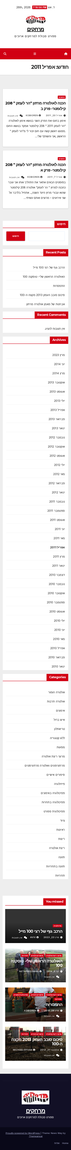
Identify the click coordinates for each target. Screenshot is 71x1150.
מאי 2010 (59, 639)
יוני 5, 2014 (53, 971)
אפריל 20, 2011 (54, 115)
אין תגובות (13, 115)
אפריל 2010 (57, 648)
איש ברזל (59, 719)
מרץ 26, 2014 (51, 1010)
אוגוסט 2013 (57, 391)
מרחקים (35, 29)
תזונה (61, 857)
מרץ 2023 (58, 355)
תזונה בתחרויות (55, 866)
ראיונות (60, 829)
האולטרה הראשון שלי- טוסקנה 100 (44, 276)
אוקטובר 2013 (56, 382)
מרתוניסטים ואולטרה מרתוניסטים (45, 765)
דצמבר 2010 (57, 575)
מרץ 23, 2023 (51, 937)
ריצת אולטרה (57, 848)
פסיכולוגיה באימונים (53, 793)
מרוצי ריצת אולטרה (53, 756)
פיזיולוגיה (59, 784)
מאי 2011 (59, 538)
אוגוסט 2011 (57, 520)
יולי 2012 (59, 465)
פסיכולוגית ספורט (54, 811)
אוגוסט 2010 (57, 611)
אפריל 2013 (57, 410)
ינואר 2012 (58, 492)
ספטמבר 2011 (56, 510)
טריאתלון (59, 729)
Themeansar (36, 1136)
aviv (33, 937)
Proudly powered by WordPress (23, 1133)
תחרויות (60, 875)
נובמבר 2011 (57, 501)
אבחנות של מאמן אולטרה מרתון (45, 304)
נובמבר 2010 (57, 584)
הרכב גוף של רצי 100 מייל (49, 267)
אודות (56, 1143)
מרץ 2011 (59, 556)
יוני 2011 (60, 529)
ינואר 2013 (58, 428)
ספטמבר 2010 (56, 602)
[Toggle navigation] (35, 54)
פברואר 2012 (57, 483)
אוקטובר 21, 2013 (49, 1050)
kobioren (32, 115)
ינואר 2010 (58, 666)
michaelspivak (22, 1050)
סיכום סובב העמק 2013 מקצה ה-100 (42, 295)
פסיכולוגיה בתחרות (53, 802)
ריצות (61, 839)
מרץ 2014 (58, 373)
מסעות (61, 747)
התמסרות (59, 286)
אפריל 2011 (57, 547)
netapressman (29, 971)
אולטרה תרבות (56, 701)
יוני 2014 (59, 364)
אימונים (62, 97)
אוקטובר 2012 (56, 446)
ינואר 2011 (58, 565)
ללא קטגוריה (57, 738)
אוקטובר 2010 (56, 593)
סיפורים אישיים (56, 774)
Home (65, 1143)
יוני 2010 (59, 630)
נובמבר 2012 (57, 437)
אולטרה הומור (56, 692)
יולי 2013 (59, 400)
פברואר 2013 (57, 419)
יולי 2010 (59, 620)
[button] (5, 53)
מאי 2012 (59, 474)
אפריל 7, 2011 (54, 177)
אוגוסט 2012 (57, 455)
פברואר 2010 (56, 657)
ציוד (62, 820)
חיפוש (61, 224)
